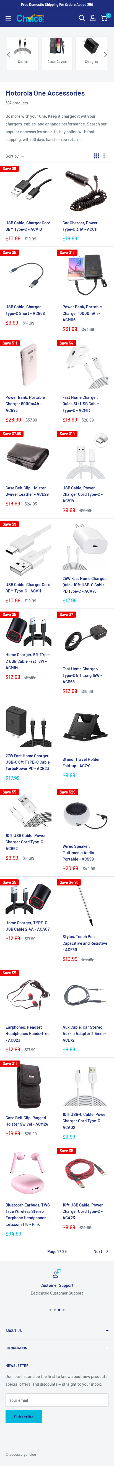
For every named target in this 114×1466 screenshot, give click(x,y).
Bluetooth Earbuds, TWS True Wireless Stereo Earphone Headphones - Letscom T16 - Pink (28, 1214)
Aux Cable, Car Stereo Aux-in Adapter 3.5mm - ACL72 (84, 1034)
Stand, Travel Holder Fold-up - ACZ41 (81, 762)
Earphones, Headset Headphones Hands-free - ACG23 (28, 1034)
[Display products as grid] (96, 155)
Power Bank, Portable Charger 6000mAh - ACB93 (25, 404)
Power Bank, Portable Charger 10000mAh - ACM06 (82, 313)
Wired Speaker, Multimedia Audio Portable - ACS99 (78, 853)
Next (98, 1251)
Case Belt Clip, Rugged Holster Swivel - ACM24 (27, 1120)
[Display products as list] (105, 155)
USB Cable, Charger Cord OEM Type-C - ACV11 (28, 587)
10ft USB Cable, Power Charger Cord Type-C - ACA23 (83, 1211)
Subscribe (24, 1416)
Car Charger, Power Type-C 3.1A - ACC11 (80, 226)
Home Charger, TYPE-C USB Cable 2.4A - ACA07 (28, 925)
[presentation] (8, 54)
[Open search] (82, 18)
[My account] (92, 18)
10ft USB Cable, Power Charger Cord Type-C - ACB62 (26, 842)
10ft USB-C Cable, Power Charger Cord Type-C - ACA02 (85, 1121)
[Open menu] (8, 18)
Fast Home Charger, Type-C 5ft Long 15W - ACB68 (82, 675)
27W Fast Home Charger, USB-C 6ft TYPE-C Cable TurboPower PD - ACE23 (28, 762)
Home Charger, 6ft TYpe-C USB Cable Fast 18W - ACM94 (28, 661)
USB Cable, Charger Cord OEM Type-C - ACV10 (28, 226)
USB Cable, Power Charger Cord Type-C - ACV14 (83, 494)
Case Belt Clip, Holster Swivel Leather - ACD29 (27, 491)
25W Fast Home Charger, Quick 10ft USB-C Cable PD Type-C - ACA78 (85, 585)
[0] (103, 18)
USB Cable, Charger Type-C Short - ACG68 (25, 309)
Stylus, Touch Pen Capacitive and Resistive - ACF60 (85, 943)
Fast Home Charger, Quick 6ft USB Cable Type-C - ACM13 (81, 404)
